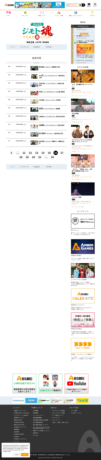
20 (33, 157)
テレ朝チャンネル (76, 413)
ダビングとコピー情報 (58, 413)
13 (36, 153)
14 (43, 153)
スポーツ (92, 15)
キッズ (74, 206)
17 (62, 153)
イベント (16, 441)
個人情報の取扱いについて (40, 424)
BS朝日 (9, 5)
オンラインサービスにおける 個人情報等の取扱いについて (41, 427)
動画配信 (16, 429)
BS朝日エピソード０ (20, 427)
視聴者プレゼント (19, 417)
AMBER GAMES (19, 434)
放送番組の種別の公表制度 (40, 420)
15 (49, 153)
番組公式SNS (18, 420)
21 (39, 157)
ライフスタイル (76, 95)
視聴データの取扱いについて (41, 430)
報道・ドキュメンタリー (75, 15)
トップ (12, 47)
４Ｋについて (56, 417)
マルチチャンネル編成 (58, 410)
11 (24, 153)
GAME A (16, 436)
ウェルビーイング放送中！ (21, 415)
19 (27, 157)
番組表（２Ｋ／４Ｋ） (20, 410)
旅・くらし (25, 15)
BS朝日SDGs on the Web (21, 413)
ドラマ (8, 15)
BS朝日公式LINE (19, 422)
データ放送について (57, 415)
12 (30, 153)
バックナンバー (24, 47)
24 (52, 157)
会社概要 (35, 410)
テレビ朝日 (74, 410)
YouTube (49, 47)
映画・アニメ (42, 15)
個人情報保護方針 (38, 422)
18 (20, 157)
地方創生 (16, 431)
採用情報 (35, 413)
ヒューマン (84, 95)
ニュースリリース (38, 415)
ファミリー (83, 179)
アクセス (35, 435)
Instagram (37, 47)
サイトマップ (56, 420)
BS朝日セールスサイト (20, 439)
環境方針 (35, 433)
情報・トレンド (76, 151)
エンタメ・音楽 (59, 15)
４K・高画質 (76, 179)
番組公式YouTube (19, 424)
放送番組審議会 (37, 417)
